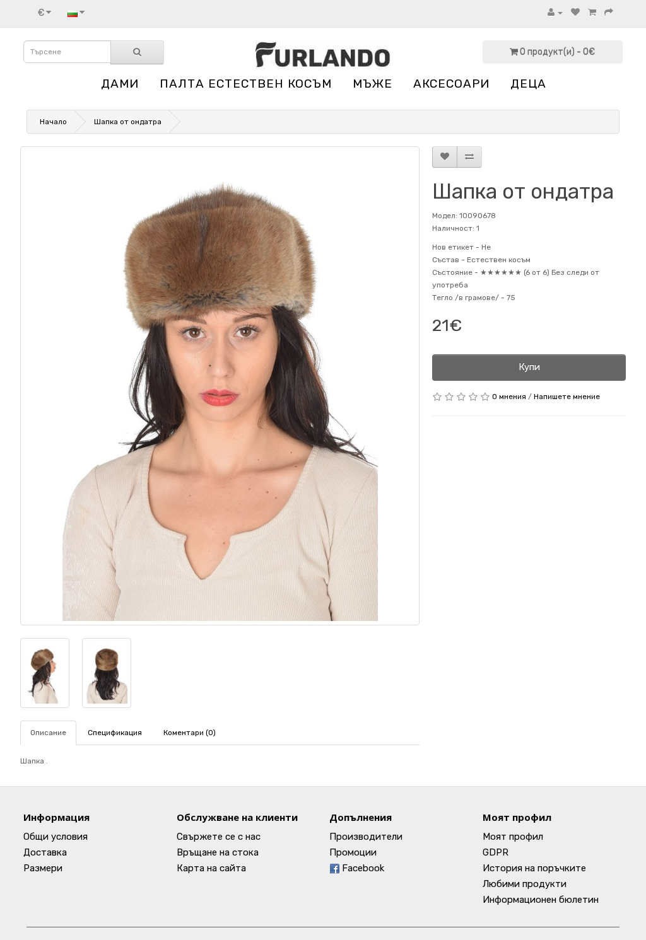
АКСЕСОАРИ (451, 83)
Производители (365, 836)
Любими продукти (525, 884)
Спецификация (115, 732)
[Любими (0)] (575, 12)
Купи (529, 367)
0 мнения (509, 396)
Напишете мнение (567, 396)
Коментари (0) (189, 732)
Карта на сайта (211, 868)
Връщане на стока (218, 852)
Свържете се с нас (219, 836)
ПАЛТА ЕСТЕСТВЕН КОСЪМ (246, 83)
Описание (48, 732)
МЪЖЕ (372, 83)
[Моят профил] (555, 12)
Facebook (361, 868)
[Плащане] (608, 12)
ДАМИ (120, 83)
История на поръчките (534, 868)
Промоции (353, 852)
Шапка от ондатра (128, 121)
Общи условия (55, 836)
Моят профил (513, 836)
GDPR (495, 852)
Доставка (45, 852)
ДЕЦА (528, 83)
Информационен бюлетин (541, 899)
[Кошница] (592, 12)
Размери (42, 868)
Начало (53, 121)
